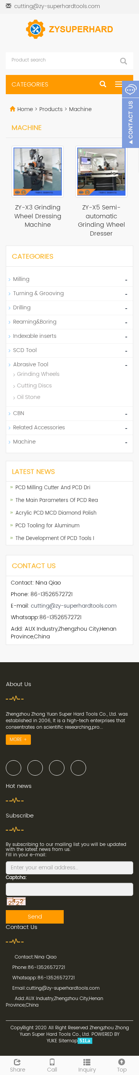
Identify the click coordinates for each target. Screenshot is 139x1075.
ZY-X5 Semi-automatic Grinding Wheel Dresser (101, 221)
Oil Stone (28, 397)
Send (35, 917)
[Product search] (123, 61)
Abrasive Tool (30, 364)
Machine (80, 109)
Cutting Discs (34, 385)
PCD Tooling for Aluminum (47, 526)
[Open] (130, 115)
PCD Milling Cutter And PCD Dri (52, 488)
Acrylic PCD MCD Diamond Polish (56, 513)
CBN (18, 413)
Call (52, 1069)
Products (51, 109)
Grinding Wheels (38, 374)
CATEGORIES (30, 85)
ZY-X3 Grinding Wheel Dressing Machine (37, 216)
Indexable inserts (34, 336)
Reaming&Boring (34, 321)
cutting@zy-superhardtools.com (57, 6)
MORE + (18, 739)
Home (25, 109)
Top (122, 1069)
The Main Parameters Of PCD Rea (56, 501)
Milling (21, 279)
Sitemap (68, 1041)
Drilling (22, 307)
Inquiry (87, 1069)
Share (17, 1069)
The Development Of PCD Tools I (54, 539)
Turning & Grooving (38, 293)
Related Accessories (39, 427)
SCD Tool (25, 350)
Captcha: (16, 877)
